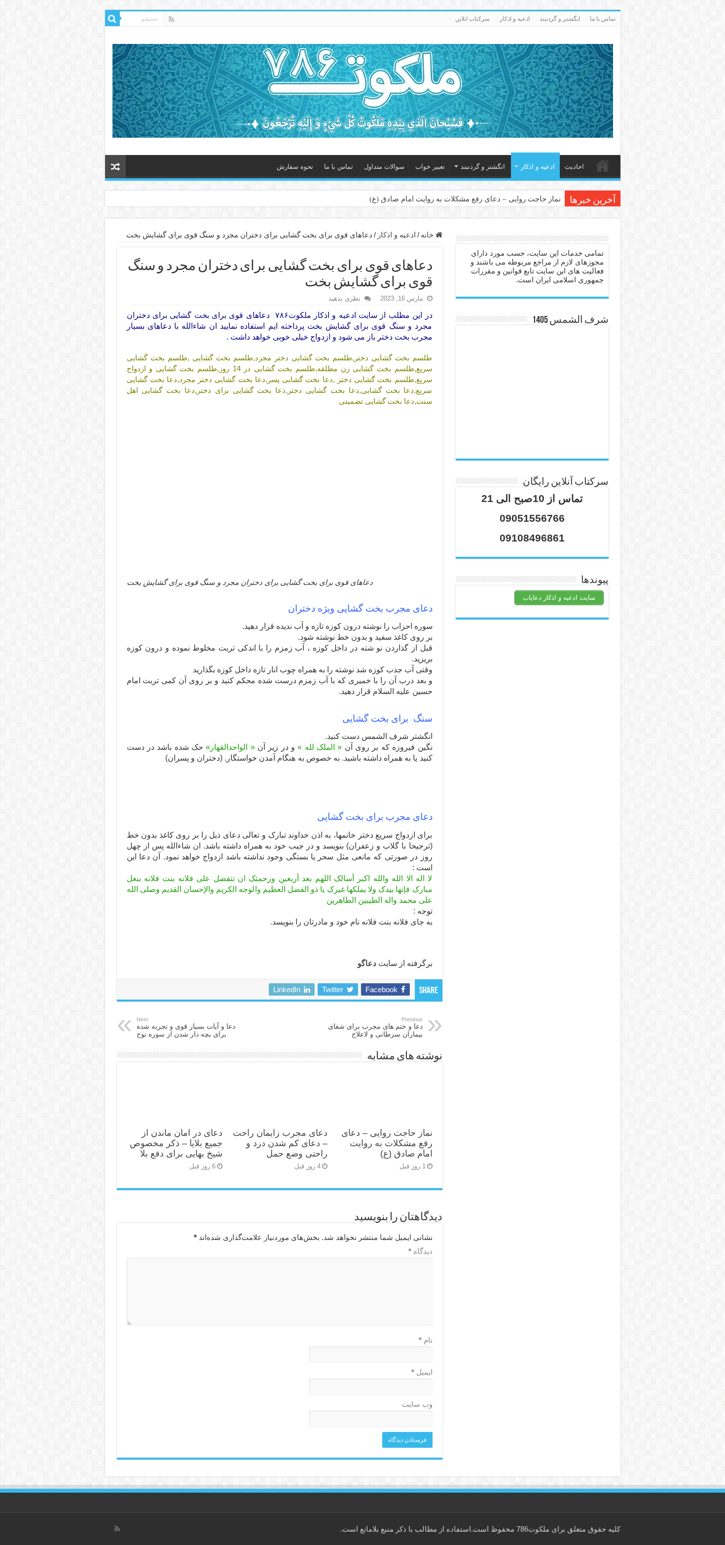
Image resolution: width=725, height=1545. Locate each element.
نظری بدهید (344, 298)
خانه (603, 165)
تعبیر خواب (430, 166)
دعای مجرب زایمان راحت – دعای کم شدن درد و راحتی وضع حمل (280, 1143)
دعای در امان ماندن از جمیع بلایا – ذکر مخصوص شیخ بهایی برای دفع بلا (176, 1143)
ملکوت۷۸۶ (293, 315)
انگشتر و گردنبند (560, 18)
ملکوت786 (532, 1529)
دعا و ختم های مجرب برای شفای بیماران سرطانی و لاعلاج (375, 1027)
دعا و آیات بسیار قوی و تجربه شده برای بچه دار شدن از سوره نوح (186, 1027)
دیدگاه (420, 1251)
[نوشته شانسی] (115, 166)
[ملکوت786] (362, 89)
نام (426, 1340)
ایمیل (422, 1372)
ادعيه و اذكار (515, 18)
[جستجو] (112, 18)
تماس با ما (603, 18)
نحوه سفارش (295, 166)
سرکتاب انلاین (472, 18)
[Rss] (171, 19)
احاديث (574, 166)
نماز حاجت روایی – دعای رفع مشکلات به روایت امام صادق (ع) (465, 199)
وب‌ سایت (417, 1404)
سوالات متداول (384, 166)
